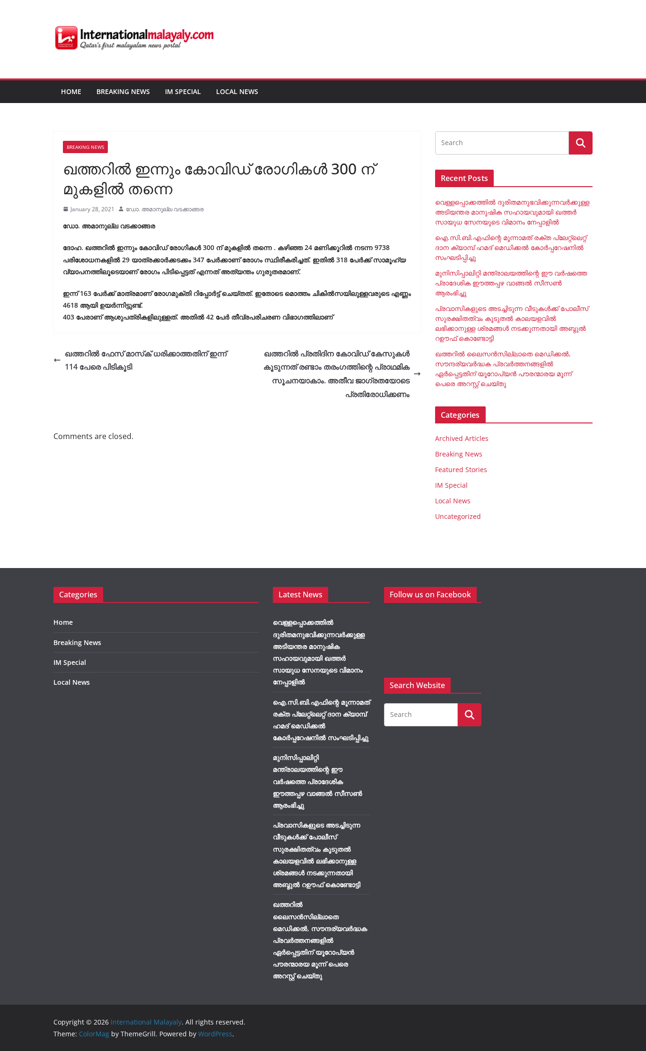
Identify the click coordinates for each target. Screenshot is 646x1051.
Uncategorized (458, 516)
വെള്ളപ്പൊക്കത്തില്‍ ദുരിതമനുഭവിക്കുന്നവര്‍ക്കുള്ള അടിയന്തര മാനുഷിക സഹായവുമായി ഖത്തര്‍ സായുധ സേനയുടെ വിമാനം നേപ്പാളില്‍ (512, 212)
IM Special (183, 91)
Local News (237, 91)
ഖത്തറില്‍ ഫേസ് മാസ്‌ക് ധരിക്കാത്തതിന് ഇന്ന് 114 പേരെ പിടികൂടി (146, 360)
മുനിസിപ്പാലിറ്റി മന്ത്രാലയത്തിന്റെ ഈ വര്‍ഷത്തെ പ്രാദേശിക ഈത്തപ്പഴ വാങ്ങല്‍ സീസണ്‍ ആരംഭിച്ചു (511, 282)
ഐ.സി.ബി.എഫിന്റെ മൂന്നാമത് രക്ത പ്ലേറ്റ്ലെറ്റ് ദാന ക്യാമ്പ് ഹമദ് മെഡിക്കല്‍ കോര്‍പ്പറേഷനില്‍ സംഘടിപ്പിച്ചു (510, 247)
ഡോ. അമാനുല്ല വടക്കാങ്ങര (165, 209)
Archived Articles (462, 438)
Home (71, 91)
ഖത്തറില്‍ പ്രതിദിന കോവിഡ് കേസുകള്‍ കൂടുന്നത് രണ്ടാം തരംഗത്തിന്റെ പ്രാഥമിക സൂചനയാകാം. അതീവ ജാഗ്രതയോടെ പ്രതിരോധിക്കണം (336, 373)
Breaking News (123, 91)
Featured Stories (461, 469)
